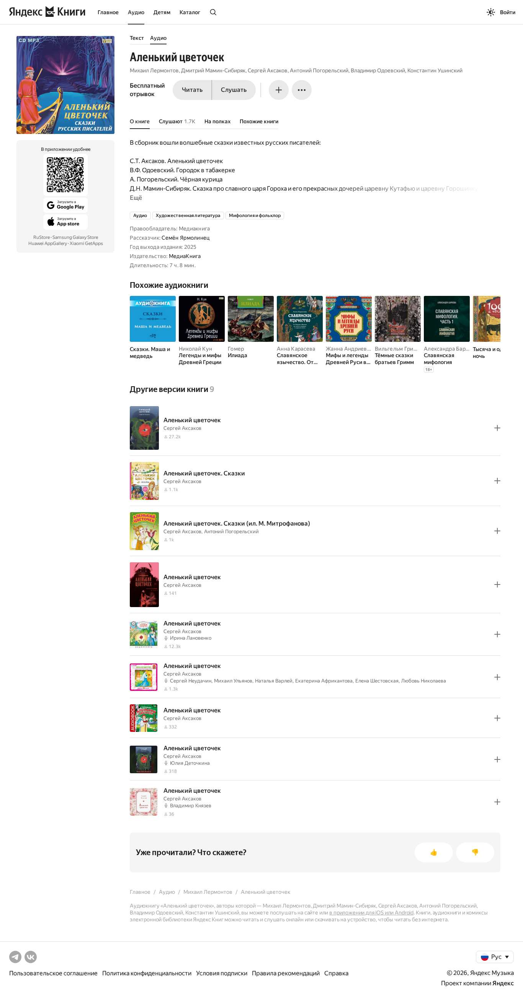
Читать (192, 89)
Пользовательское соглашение (53, 973)
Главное (108, 12)
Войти (507, 12)
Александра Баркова (450, 349)
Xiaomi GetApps (86, 243)
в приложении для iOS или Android (371, 912)
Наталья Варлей (274, 681)
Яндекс (503, 983)
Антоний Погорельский (319, 70)
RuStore (41, 237)
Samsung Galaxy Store (75, 237)
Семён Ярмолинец (185, 238)
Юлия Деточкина (190, 763)
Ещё (136, 197)
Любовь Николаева (423, 681)
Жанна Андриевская (352, 349)
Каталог (190, 12)
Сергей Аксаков (268, 70)
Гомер (236, 349)
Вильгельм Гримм (398, 349)
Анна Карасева (296, 349)
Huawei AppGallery (47, 243)
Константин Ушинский (435, 70)
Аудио (136, 12)
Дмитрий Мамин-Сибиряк (213, 70)
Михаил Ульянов (233, 681)
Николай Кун (195, 349)
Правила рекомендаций (286, 973)
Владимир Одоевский (378, 70)
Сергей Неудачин (190, 681)
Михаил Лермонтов (154, 70)
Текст (137, 38)
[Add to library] (497, 428)
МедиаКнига (185, 256)
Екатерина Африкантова (324, 681)
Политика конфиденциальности (146, 973)
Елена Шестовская (377, 681)
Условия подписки (221, 973)
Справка (336, 973)
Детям (162, 12)
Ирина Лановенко (190, 638)
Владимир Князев (190, 805)
